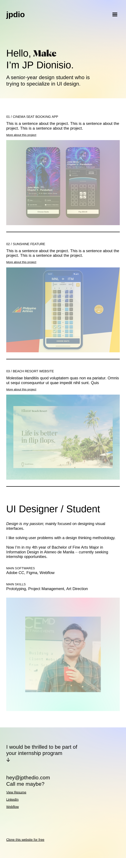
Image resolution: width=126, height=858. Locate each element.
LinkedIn (12, 799)
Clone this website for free (25, 839)
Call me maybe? (25, 784)
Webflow (12, 807)
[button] (115, 15)
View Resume (16, 792)
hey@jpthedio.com (28, 777)
